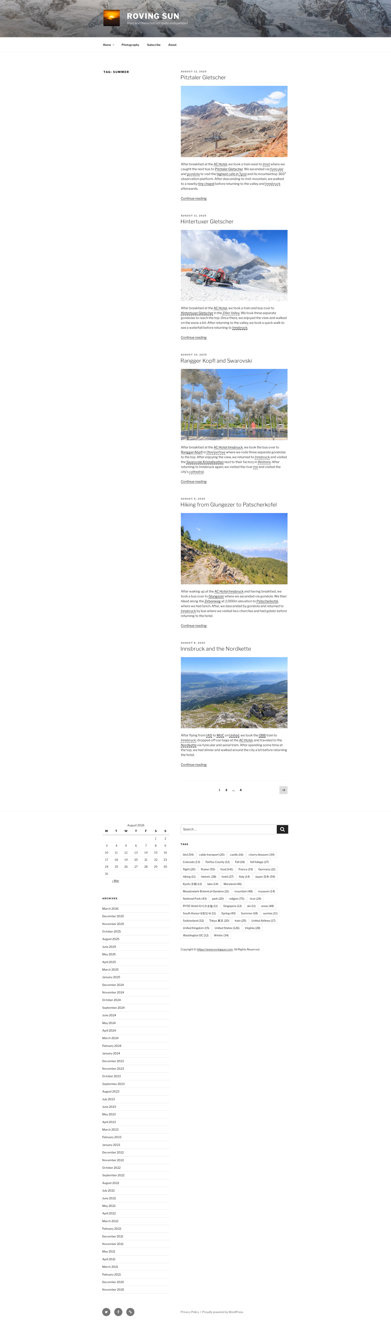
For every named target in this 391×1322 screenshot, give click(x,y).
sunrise (270, 913)
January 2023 (111, 1145)
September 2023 (113, 1084)
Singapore (232, 906)
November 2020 (113, 1289)
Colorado (191, 862)
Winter (221, 935)
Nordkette (189, 745)
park (218, 898)
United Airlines (264, 920)
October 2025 (111, 931)
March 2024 (110, 1038)
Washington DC (196, 935)
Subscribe (153, 44)
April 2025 (109, 962)
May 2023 (109, 1114)
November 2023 (113, 1068)
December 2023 (113, 1061)
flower (208, 869)
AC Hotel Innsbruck (228, 447)
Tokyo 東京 (219, 920)
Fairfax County (217, 862)
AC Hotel (220, 164)
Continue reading (194, 198)
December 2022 (113, 1152)
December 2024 (113, 985)
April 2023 (109, 1122)
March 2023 (110, 1129)
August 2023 (110, 1091)
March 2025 (110, 969)
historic (208, 876)
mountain (243, 891)
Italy (244, 876)
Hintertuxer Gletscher (207, 221)
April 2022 (109, 1213)
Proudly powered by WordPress (222, 1312)
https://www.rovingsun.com (215, 949)
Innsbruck (239, 328)
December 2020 (113, 1282)
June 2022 (109, 1198)
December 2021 (112, 1236)
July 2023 (108, 1099)
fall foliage (259, 862)
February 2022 (111, 1228)
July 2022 (108, 1190)
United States (227, 928)
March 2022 (110, 1221)
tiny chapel (206, 184)
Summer (249, 913)
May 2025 (109, 954)
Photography (130, 44)
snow (267, 906)
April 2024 (109, 1030)
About (172, 44)
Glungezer (216, 596)
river (255, 898)
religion (236, 898)
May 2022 (108, 1205)
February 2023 (111, 1137)
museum (266, 891)
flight (189, 869)
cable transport (212, 854)
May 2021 (108, 1251)
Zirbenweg (212, 601)
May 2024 (109, 1023)
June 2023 (109, 1106)
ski (251, 906)
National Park (195, 898)
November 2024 (113, 992)
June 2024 (109, 1015)
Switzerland (193, 920)
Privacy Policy (190, 1312)
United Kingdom (196, 928)
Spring (228, 913)
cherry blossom (262, 854)
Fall (240, 862)
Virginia (252, 928)
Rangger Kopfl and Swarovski (216, 361)
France (245, 869)
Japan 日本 (265, 876)
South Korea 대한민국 (199, 913)
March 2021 (110, 1266)
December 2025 (113, 916)
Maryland (233, 884)
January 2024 (111, 1053)
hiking (189, 876)
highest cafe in (232, 174)
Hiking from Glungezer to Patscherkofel (228, 504)
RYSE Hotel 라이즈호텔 (200, 906)
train (240, 920)
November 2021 (113, 1244)
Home (107, 44)
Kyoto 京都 (192, 884)
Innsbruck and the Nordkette (215, 649)
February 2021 (111, 1274)
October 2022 (111, 1167)
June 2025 (109, 946)
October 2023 (111, 1076)
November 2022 (113, 1160)
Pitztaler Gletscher (203, 77)
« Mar (115, 880)
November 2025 (113, 924)
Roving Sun (153, 16)
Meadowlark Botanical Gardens (206, 891)
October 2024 (111, 1000)
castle (236, 854)
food (226, 869)
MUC (220, 735)
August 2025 (110, 939)
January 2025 (111, 977)
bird (188, 854)
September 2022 (113, 1175)
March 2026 (110, 908)
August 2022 (110, 1183)
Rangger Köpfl (192, 452)
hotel (228, 876)
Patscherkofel (267, 601)
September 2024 (113, 1007)
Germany (267, 869)
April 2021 (108, 1259)
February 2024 (111, 1045)
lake (212, 884)
